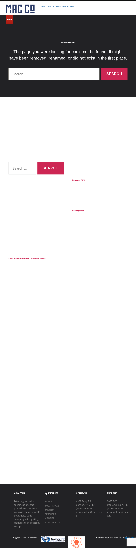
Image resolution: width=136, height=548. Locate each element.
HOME (48, 501)
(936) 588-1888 (84, 508)
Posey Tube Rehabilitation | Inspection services (27, 258)
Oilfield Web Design (102, 538)
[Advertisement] (36, 132)
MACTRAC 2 (52, 505)
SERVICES (50, 514)
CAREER (49, 518)
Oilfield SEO (117, 538)
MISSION (50, 510)
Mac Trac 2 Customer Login (57, 6)
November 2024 (78, 180)
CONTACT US (52, 522)
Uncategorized (78, 211)
